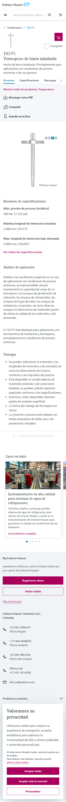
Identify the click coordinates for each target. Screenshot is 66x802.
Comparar (56, 46)
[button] (33, 580)
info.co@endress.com (22, 682)
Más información (12, 601)
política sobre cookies (17, 762)
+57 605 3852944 (20, 654)
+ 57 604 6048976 (20, 641)
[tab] (10, 80)
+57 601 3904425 (20, 627)
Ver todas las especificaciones (22, 252)
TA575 (30, 27)
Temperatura (14, 27)
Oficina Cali (16, 668)
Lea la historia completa (22, 533)
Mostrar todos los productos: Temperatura (28, 89)
